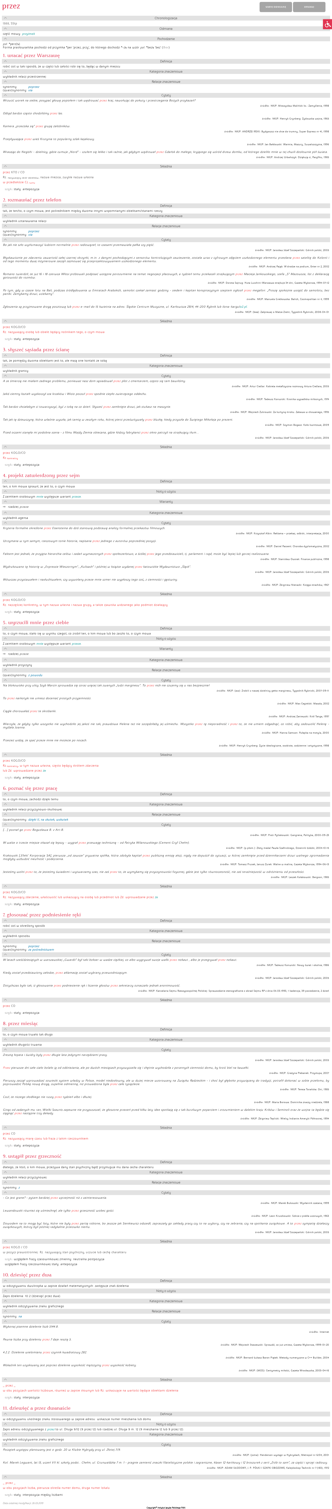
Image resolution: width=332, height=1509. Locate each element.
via (30, 90)
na (20, 1316)
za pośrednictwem (41, 949)
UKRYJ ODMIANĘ (276, 7)
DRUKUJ (309, 7)
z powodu (35, 675)
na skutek (47, 819)
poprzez (33, 87)
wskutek (62, 819)
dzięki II (33, 819)
